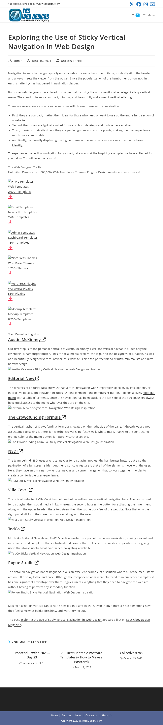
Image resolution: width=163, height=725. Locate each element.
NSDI (13, 451)
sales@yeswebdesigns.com (45, 3)
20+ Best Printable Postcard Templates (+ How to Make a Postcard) (81, 657)
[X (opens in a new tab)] (131, 4)
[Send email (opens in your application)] (152, 4)
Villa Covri (18, 490)
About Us (107, 715)
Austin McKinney (25, 339)
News (78, 715)
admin (18, 61)
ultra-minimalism (128, 359)
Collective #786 (131, 653)
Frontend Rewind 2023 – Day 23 (32, 655)
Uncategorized (71, 61)
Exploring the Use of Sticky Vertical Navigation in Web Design (61, 619)
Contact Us (91, 715)
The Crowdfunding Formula (35, 417)
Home (54, 715)
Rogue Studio (21, 562)
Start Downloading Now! (24, 334)
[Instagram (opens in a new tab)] (145, 4)
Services (66, 715)
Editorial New (21, 378)
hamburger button (116, 460)
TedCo (14, 528)
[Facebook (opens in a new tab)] (138, 4)
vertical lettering (121, 97)
